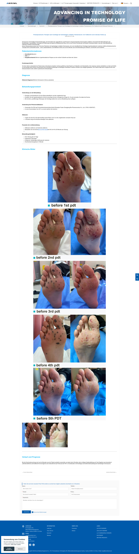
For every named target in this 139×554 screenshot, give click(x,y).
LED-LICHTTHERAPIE (102, 530)
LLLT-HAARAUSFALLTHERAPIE (104, 533)
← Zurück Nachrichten (27, 472)
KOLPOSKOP (100, 535)
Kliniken (73, 530)
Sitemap (49, 535)
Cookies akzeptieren (9, 549)
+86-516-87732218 (29, 541)
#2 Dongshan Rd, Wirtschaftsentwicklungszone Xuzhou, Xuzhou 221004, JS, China (33, 529)
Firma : (72, 491)
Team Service (50, 530)
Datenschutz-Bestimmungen (40, 512)
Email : (24, 491)
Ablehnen (20, 549)
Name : (24, 486)
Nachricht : (25, 497)
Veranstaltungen (32, 26)
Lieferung (49, 528)
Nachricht (41, 26)
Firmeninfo (74, 528)
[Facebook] (30, 545)
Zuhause (22, 26)
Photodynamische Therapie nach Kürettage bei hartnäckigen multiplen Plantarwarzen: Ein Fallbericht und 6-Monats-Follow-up (80, 26)
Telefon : (73, 486)
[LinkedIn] (33, 545)
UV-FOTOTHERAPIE (101, 528)
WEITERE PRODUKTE (102, 537)
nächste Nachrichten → (111, 472)
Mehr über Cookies (16, 544)
